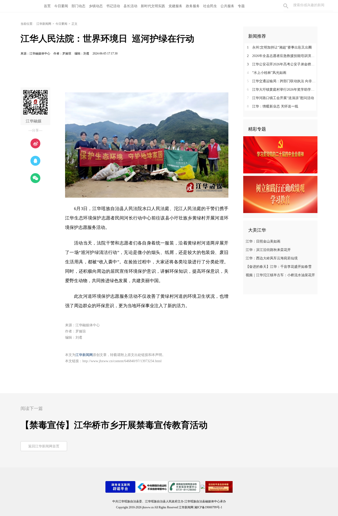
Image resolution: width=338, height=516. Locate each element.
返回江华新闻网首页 (43, 446)
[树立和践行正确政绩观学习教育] (280, 194)
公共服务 (227, 6)
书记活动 (113, 6)
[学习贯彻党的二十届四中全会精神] (280, 154)
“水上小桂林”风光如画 (266, 73)
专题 (241, 6)
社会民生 (210, 6)
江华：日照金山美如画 (263, 241)
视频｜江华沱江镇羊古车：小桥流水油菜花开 (280, 275)
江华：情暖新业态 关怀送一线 (272, 106)
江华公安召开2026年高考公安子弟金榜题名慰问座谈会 (282, 64)
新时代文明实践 (153, 6)
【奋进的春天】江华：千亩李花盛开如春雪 (279, 267)
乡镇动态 (96, 6)
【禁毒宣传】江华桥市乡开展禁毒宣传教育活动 (114, 425)
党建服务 (175, 6)
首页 (47, 6)
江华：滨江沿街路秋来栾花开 (268, 250)
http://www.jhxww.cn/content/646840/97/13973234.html (122, 361)
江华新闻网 (43, 24)
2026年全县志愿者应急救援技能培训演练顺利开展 (282, 56)
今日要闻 (61, 6)
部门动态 (78, 6)
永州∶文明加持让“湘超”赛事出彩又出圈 (279, 47)
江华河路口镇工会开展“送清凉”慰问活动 (280, 98)
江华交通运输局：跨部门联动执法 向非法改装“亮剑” (282, 81)
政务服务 (193, 6)
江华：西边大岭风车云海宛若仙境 (272, 258)
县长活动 (130, 6)
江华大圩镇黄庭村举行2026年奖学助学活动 (282, 89)
